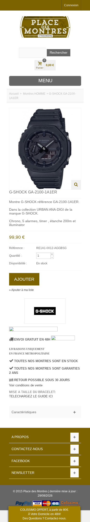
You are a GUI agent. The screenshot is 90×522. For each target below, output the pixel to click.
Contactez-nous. (55, 518)
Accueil (14, 93)
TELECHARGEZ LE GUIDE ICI (31, 396)
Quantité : (15, 255)
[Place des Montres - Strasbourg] (45, 27)
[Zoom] (76, 185)
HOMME (39, 93)
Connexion (71, 5)
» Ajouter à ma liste (21, 290)
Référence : (16, 248)
